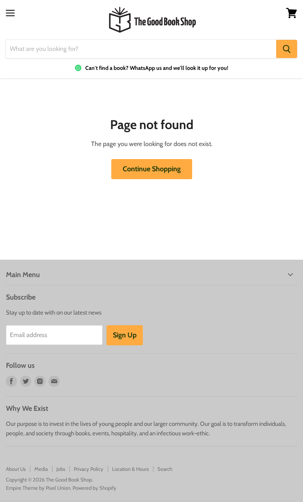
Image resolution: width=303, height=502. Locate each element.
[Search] (286, 49)
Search (164, 469)
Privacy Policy (88, 469)
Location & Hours (130, 469)
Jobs (60, 469)
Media (41, 469)
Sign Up (125, 335)
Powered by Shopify (94, 488)
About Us (16, 469)
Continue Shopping (152, 169)
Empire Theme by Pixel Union (38, 488)
